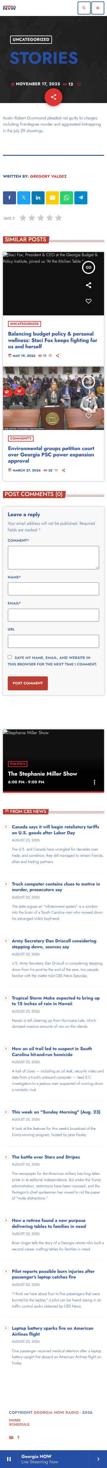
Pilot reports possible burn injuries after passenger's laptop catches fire (53, 1275)
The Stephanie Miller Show (42, 774)
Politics (17, 764)
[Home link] (9, 8)
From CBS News (28, 811)
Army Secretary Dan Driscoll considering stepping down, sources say (54, 944)
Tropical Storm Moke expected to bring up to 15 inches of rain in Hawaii (56, 1001)
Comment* (18, 540)
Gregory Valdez (48, 176)
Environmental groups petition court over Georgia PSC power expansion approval (51, 455)
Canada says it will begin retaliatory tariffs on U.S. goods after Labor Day (55, 830)
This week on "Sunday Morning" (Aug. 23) (56, 1112)
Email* (14, 603)
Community (21, 438)
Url (11, 629)
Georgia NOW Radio (56, 1412)
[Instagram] (11, 1438)
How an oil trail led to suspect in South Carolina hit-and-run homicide (52, 1052)
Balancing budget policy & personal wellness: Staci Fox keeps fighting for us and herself (52, 340)
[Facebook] (18, 1438)
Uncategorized (31, 40)
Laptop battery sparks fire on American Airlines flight (52, 1331)
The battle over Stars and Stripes (46, 1157)
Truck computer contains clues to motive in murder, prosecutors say (56, 887)
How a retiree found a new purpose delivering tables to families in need (49, 1224)
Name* (14, 577)
